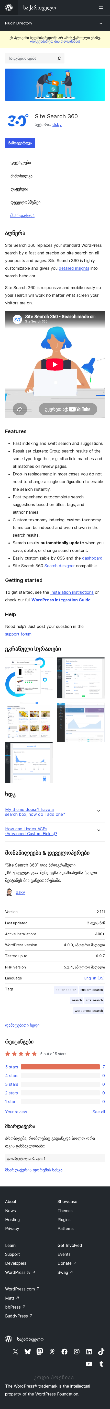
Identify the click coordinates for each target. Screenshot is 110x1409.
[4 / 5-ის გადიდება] (98, 664)
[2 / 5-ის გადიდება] (46, 707)
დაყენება (19, 188)
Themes (65, 1210)
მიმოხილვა (21, 175)
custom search (91, 990)
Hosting (12, 1219)
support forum (18, 634)
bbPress (15, 1307)
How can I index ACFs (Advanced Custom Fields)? (31, 831)
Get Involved (70, 1245)
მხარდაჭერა (22, 215)
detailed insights (74, 268)
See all (99, 1111)
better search (66, 990)
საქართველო (30, 1339)
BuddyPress (19, 1315)
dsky (57, 124)
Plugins (64, 1219)
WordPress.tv (20, 1272)
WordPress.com (22, 1288)
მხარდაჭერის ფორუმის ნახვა (33, 1169)
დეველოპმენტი (25, 202)
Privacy (12, 1228)
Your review (16, 1111)
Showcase (67, 1201)
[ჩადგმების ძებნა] (59, 58)
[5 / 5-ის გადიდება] (98, 709)
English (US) (94, 978)
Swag (65, 1272)
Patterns (66, 1228)
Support (12, 1254)
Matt (12, 1298)
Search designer (60, 565)
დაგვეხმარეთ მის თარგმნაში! (55, 41)
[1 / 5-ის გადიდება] (46, 664)
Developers (15, 1263)
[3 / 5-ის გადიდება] (46, 749)
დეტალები (20, 162)
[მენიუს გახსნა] (102, 7)
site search (94, 1000)
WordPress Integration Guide (61, 599)
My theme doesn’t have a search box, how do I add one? (35, 812)
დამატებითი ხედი (22, 1025)
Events (64, 1254)
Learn (10, 1245)
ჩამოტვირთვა (20, 143)
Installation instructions (72, 592)
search (76, 1000)
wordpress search (89, 1011)
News (10, 1210)
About (10, 1201)
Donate (67, 1263)
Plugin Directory (18, 23)
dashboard (92, 558)
